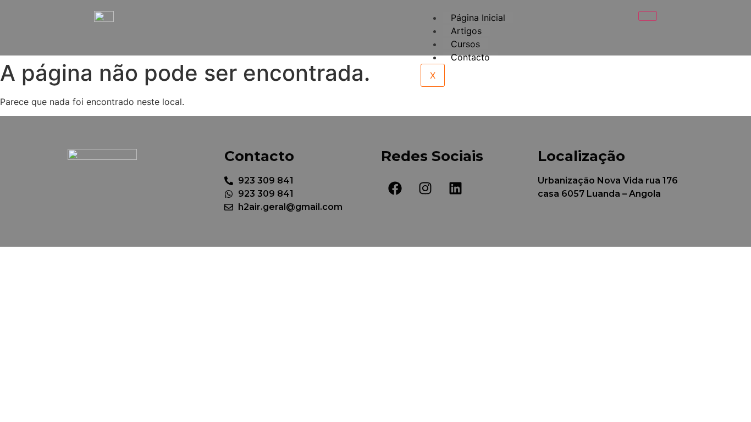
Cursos (465, 43)
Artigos (466, 30)
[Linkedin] (455, 188)
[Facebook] (394, 188)
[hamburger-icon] (647, 16)
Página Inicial (478, 17)
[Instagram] (425, 188)
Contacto (470, 57)
